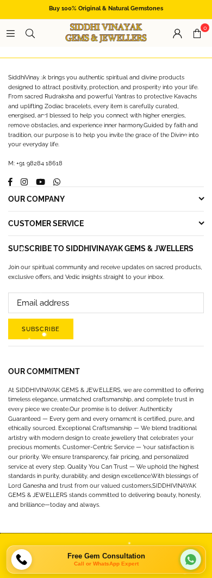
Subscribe (41, 329)
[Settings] (177, 33)
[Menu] (10, 33)
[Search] (30, 33)
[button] (197, 33)
